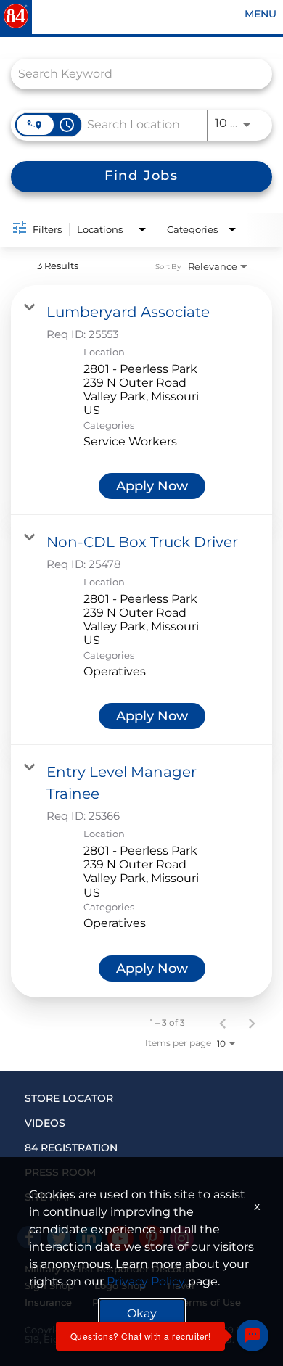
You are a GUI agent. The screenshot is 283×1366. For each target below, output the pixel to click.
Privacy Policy (146, 1281)
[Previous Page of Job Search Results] (222, 1022)
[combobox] (134, 73)
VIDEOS (45, 1123)
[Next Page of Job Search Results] (251, 1022)
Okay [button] (142, 1313)
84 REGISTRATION (71, 1147)
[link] (141, 400)
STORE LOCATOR (69, 1098)
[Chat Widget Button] (252, 1335)
